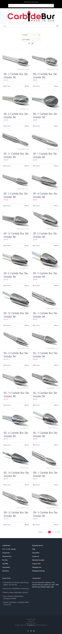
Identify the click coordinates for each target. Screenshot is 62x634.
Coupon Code (36, 564)
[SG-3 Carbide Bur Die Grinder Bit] (45, 339)
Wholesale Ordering (38, 571)
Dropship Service (37, 545)
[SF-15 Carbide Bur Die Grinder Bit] (16, 299)
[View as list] (32, 43)
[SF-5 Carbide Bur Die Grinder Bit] (45, 220)
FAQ (33, 549)
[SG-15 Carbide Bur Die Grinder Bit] (16, 459)
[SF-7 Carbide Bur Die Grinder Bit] (45, 259)
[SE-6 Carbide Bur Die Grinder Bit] (16, 100)
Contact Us (35, 556)
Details (27, 86)
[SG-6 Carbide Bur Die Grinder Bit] (16, 419)
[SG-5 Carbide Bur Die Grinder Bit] (45, 379)
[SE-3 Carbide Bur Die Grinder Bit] (16, 60)
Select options (8, 86)
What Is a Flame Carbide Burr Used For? (15, 592)
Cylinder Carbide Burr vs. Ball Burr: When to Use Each (16, 603)
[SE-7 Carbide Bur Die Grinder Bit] (45, 100)
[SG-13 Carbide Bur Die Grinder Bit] (16, 379)
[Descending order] (39, 34)
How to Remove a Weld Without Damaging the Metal (13, 597)
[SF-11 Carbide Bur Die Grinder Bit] (16, 140)
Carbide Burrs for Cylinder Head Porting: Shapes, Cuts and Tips (15, 584)
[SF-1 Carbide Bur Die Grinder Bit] (45, 140)
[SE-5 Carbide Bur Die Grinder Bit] (45, 60)
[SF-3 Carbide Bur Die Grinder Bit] (16, 180)
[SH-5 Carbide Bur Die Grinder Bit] (45, 499)
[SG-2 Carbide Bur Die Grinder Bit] (16, 339)
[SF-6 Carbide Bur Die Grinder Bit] (16, 259)
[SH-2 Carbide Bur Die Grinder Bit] (16, 499)
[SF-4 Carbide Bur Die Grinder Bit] (45, 180)
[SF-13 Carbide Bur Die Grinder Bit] (16, 220)
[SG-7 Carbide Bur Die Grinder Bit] (45, 419)
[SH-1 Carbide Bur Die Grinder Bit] (45, 459)
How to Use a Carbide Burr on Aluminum (16, 588)
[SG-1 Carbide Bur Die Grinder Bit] (45, 299)
